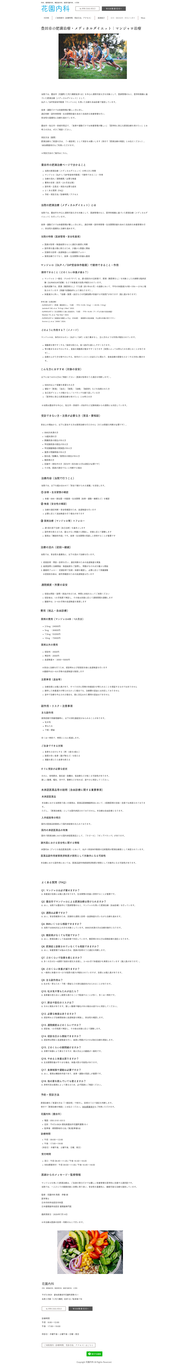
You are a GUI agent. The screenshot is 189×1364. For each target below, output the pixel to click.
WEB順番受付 (88, 1107)
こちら (64, 153)
